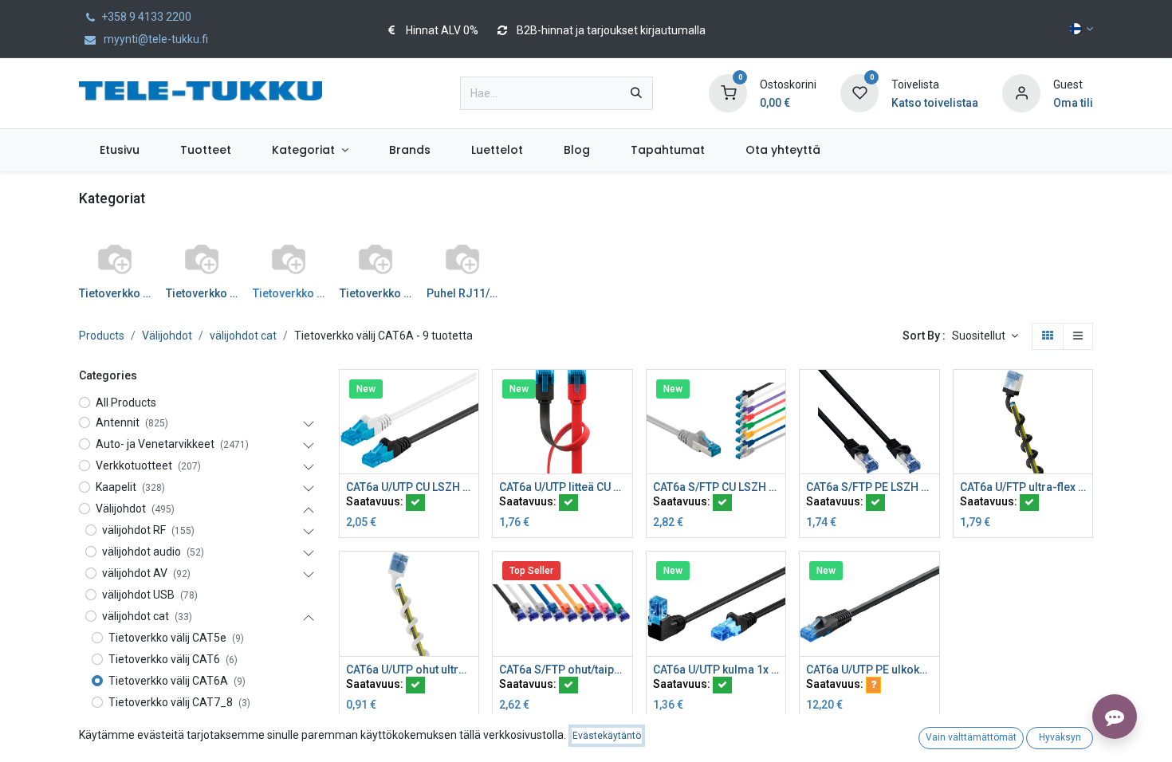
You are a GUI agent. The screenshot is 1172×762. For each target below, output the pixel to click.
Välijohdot (167, 335)
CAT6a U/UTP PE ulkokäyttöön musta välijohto (869, 669)
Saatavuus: (376, 501)
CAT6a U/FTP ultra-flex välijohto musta (1023, 487)
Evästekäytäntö (606, 735)
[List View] (1078, 336)
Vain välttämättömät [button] (971, 737)
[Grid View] (1048, 336)
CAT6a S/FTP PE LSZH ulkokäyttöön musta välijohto (869, 487)
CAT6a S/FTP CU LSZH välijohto (716, 487)
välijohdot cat (243, 335)
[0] (728, 92)
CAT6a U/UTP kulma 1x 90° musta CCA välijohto (716, 669)
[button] (985, 336)
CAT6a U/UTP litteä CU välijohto (562, 487)
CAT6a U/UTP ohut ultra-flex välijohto (409, 669)
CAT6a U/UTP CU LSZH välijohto (409, 487)
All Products (126, 402)
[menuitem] (119, 150)
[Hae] (636, 93)
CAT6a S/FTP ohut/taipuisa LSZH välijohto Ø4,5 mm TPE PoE (562, 669)
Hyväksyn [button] (1060, 737)
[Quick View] (468, 396)
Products (101, 335)
